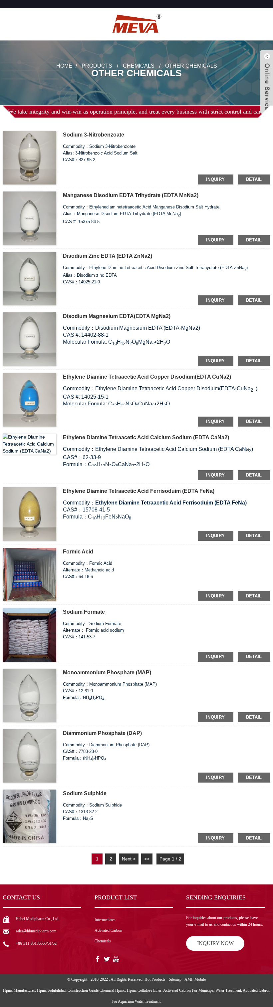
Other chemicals (191, 65)
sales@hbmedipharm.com (36, 931)
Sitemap (175, 979)
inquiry (215, 179)
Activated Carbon (108, 930)
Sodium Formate (84, 612)
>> (146, 858)
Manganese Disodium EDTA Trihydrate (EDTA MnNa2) (130, 195)
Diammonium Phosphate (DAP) (102, 733)
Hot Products (154, 979)
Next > (129, 858)
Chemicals (138, 65)
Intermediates (105, 919)
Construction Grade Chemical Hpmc (96, 990)
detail (254, 179)
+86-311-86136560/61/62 (36, 943)
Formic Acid (78, 551)
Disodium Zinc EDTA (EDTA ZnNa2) (107, 256)
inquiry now (215, 943)
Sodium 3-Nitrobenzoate (93, 135)
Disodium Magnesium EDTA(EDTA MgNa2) (116, 316)
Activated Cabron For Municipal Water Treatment (202, 990)
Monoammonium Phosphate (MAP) (107, 672)
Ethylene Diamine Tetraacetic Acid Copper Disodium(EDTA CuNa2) (147, 377)
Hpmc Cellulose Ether (144, 990)
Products (97, 65)
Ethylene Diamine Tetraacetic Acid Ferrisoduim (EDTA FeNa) (138, 491)
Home (64, 65)
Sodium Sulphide (85, 793)
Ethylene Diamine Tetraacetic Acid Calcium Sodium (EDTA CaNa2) (146, 437)
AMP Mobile (195, 979)
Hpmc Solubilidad (51, 990)
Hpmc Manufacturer (19, 990)
